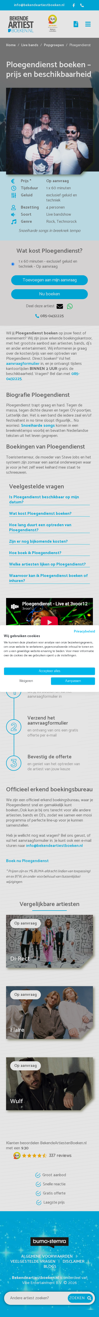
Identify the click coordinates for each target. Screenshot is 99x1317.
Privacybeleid (84, 631)
